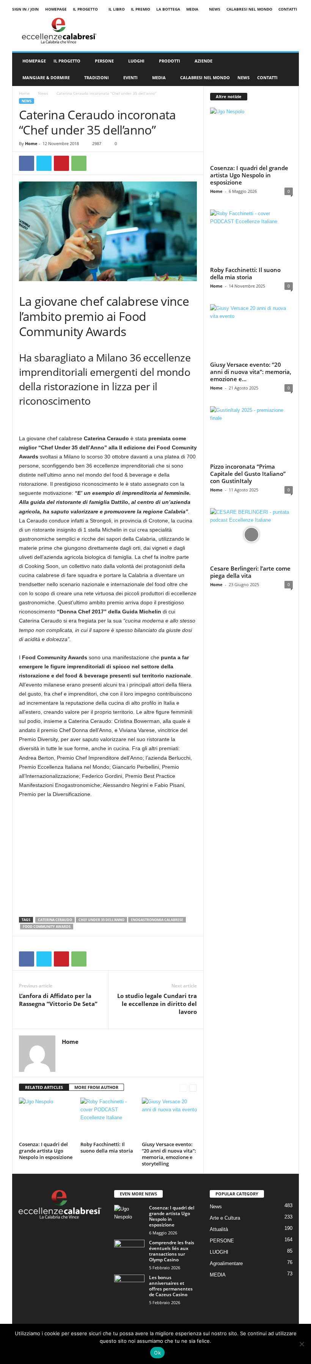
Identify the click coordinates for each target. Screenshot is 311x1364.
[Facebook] (26, 163)
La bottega (168, 9)
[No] (301, 1344)
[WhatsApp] (78, 163)
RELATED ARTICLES (44, 1087)
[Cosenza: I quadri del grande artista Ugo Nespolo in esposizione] (46, 1118)
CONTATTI (267, 77)
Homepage (56, 9)
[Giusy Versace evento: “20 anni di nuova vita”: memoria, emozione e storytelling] (169, 1118)
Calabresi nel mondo (249, 9)
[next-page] (193, 1088)
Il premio (140, 9)
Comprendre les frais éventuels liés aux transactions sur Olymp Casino (171, 1251)
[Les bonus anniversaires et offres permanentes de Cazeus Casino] (129, 1286)
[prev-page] (183, 1088)
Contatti (287, 9)
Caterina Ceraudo (55, 919)
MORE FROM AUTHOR (96, 1087)
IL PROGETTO (66, 61)
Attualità (219, 1229)
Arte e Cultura (225, 1218)
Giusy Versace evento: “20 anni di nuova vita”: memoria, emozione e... (250, 372)
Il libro (116, 9)
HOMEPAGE (34, 61)
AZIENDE (203, 61)
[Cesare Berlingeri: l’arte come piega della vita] (251, 535)
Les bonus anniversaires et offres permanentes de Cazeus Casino (171, 1286)
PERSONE (104, 61)
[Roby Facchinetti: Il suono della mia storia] (107, 1118)
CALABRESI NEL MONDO (205, 77)
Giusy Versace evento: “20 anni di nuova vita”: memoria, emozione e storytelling (169, 1154)
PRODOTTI (169, 61)
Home (24, 93)
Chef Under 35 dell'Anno (101, 919)
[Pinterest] (61, 163)
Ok (157, 1353)
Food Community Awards (47, 926)
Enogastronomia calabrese (157, 919)
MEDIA (192, 9)
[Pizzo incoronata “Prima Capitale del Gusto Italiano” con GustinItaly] (251, 433)
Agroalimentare (226, 1263)
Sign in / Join (25, 9)
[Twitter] (44, 163)
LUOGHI (136, 61)
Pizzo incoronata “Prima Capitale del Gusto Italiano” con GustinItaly (248, 474)
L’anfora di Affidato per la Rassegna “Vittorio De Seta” (59, 999)
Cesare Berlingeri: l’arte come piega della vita (250, 572)
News (214, 9)
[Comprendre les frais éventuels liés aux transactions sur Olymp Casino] (129, 1251)
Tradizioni (96, 77)
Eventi (130, 77)
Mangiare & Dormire (46, 77)
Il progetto (85, 9)
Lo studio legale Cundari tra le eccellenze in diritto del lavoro (157, 1003)
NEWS (243, 77)
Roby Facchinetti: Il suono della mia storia (106, 1147)
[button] (287, 69)
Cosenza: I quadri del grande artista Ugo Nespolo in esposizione (45, 1151)
